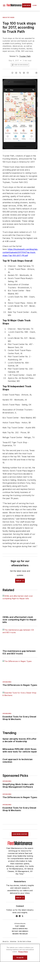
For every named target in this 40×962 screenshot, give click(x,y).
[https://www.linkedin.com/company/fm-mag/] (20, 916)
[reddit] (24, 73)
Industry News (8, 17)
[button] (4, 5)
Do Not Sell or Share (24, 941)
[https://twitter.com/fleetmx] (22, 916)
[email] (28, 73)
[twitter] (20, 73)
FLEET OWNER (20, 926)
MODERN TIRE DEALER (20, 934)
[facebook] (12, 73)
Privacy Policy (23, 952)
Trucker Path (25, 56)
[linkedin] (16, 73)
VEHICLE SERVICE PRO (20, 928)
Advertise (13, 941)
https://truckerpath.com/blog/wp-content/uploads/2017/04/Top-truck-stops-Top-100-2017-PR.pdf (20, 252)
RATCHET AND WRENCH (20, 931)
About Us (6, 941)
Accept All (20, 957)
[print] (36, 73)
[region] (20, 953)
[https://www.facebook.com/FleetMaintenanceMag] (17, 916)
